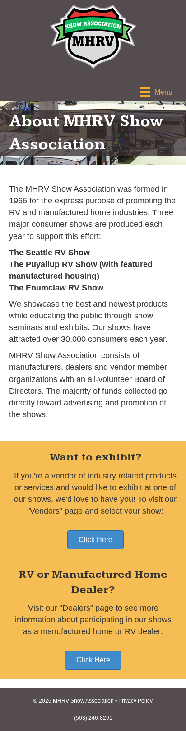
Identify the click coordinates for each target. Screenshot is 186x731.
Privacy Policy (135, 701)
